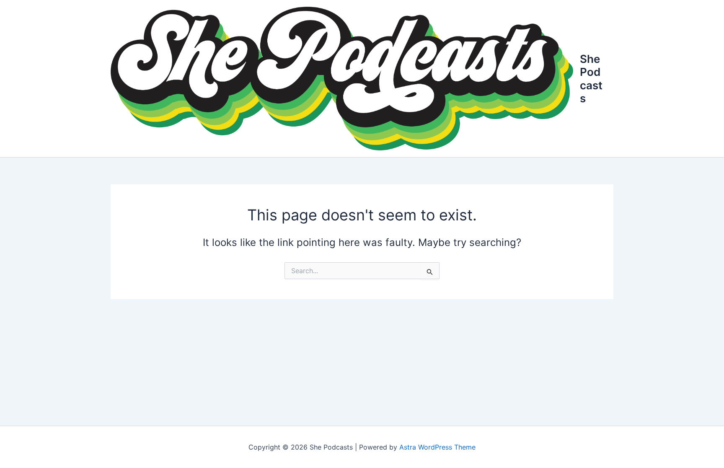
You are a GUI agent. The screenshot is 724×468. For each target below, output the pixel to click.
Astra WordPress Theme (437, 447)
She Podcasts (591, 78)
